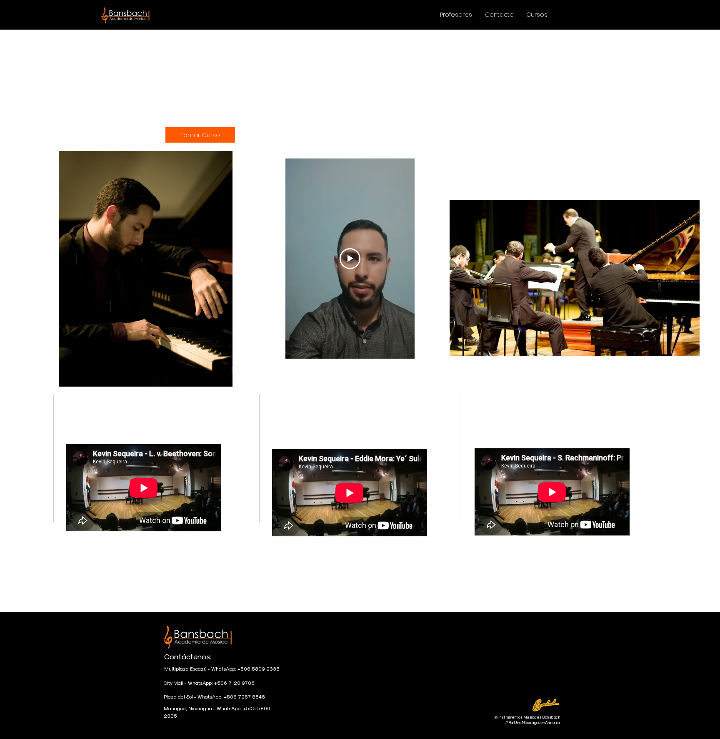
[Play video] (350, 258)
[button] (537, 15)
